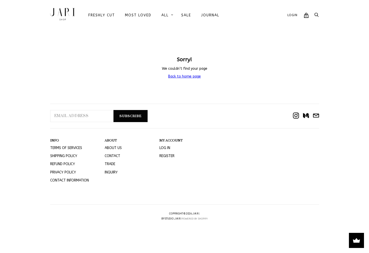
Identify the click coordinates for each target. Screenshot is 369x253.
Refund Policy (62, 164)
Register (166, 156)
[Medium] (306, 116)
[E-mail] (316, 116)
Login (292, 15)
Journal (210, 15)
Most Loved (138, 15)
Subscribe (130, 116)
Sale (186, 15)
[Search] (316, 16)
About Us (113, 148)
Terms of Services (66, 148)
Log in (164, 148)
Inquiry (111, 172)
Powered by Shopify (195, 218)
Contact (112, 156)
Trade (110, 164)
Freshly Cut (101, 15)
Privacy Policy (63, 172)
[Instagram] (296, 116)
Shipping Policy (63, 156)
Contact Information (69, 180)
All (165, 15)
